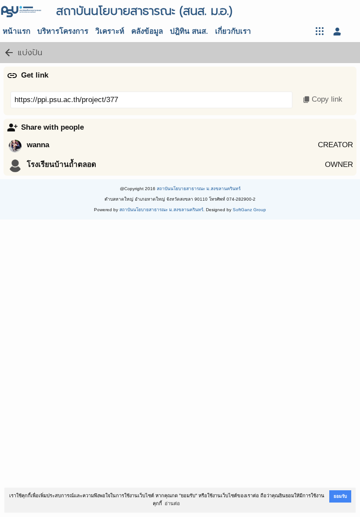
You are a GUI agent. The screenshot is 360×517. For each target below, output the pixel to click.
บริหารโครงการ (62, 31)
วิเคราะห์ (109, 31)
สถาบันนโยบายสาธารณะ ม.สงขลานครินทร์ (199, 188)
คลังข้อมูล (147, 31)
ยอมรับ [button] (340, 496)
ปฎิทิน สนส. (189, 31)
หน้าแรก (16, 31)
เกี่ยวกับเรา (233, 31)
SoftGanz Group (249, 209)
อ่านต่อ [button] (172, 503)
